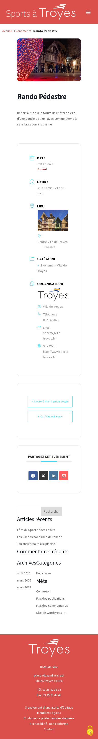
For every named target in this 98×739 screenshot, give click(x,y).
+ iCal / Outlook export (50, 416)
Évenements (22, 31)
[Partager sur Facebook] (33, 475)
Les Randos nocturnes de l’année (39, 537)
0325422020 (51, 320)
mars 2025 (24, 587)
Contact (49, 729)
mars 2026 (24, 580)
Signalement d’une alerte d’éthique (49, 707)
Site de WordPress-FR (51, 613)
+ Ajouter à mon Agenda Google (50, 401)
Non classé (43, 573)
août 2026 (23, 573)
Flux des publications (50, 598)
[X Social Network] (43, 475)
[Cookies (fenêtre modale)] (90, 731)
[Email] (63, 475)
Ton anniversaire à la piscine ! (37, 544)
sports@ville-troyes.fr (52, 335)
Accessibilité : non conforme (49, 724)
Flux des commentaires (52, 605)
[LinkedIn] (53, 475)
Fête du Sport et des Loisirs (36, 530)
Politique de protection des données (49, 718)
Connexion (43, 591)
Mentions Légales (49, 713)
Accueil (7, 31)
